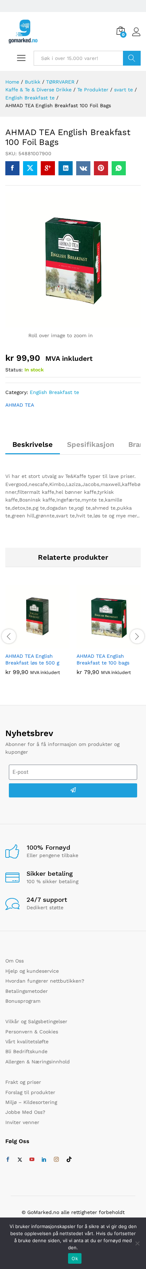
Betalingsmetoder (26, 991)
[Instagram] (56, 1159)
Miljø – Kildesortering (31, 1102)
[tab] (32, 447)
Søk (132, 58)
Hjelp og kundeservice (32, 971)
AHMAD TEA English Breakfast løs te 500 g (32, 659)
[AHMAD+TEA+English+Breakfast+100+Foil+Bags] (30, 168)
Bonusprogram (22, 1001)
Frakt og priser (23, 1082)
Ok (75, 1258)
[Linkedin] (44, 1160)
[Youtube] (32, 1160)
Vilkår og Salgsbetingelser (36, 1021)
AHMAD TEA (19, 405)
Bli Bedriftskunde (26, 1051)
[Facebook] (8, 1160)
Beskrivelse (32, 444)
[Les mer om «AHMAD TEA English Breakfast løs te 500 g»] (29, 644)
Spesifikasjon (90, 444)
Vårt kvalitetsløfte (27, 1041)
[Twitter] (20, 1160)
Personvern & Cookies (31, 1031)
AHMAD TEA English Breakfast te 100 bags (103, 659)
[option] (37, 635)
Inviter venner (22, 1122)
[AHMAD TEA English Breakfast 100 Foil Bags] (12, 168)
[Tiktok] (69, 1159)
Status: (14, 369)
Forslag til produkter (30, 1092)
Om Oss (14, 961)
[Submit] (73, 790)
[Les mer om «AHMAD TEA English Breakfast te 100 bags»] (101, 644)
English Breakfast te (54, 392)
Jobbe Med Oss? (25, 1112)
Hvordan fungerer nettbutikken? (44, 981)
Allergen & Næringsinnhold (37, 1061)
